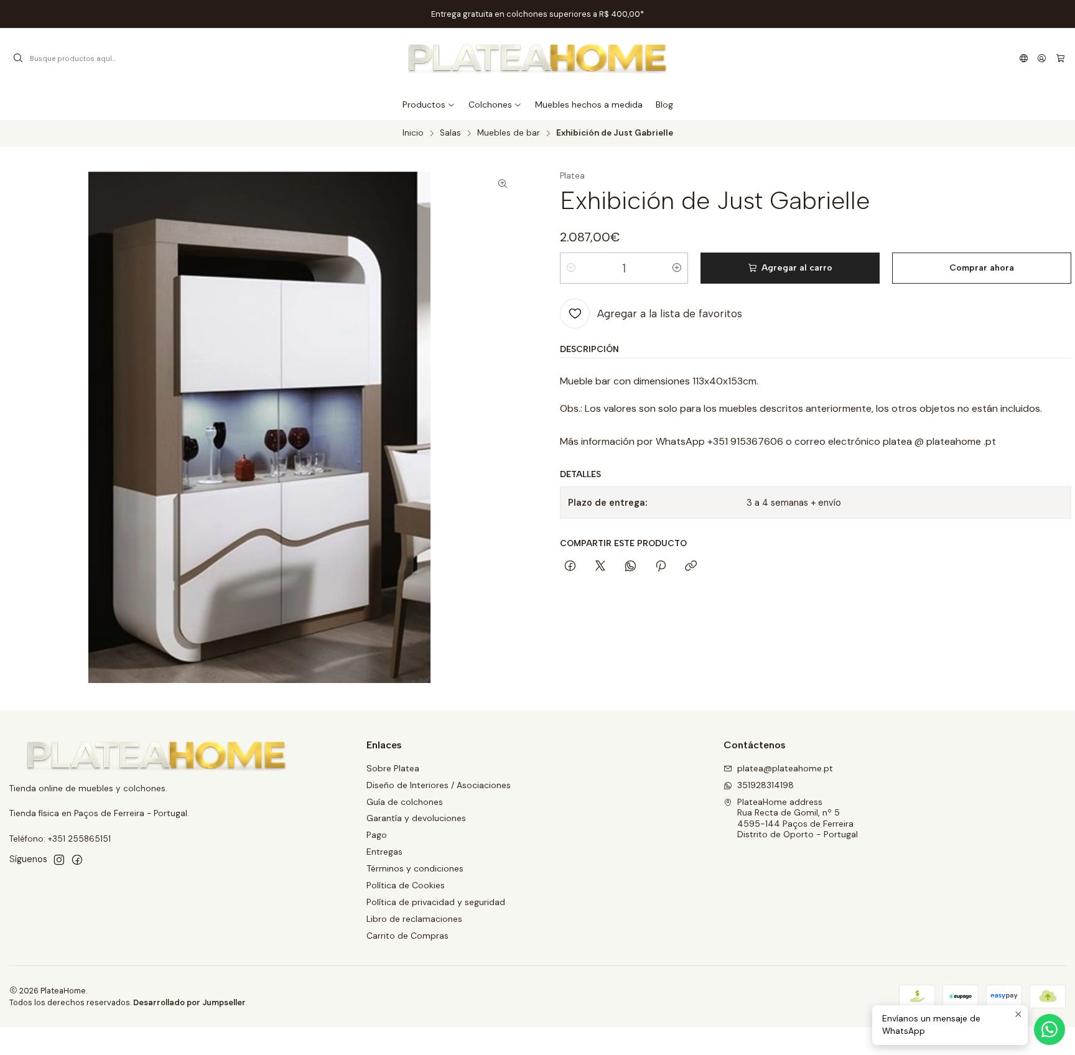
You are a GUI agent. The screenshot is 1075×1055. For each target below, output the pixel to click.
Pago (376, 834)
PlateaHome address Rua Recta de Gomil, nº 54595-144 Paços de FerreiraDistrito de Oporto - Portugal (797, 818)
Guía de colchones (404, 801)
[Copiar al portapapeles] (691, 566)
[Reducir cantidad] (571, 268)
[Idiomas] (1024, 58)
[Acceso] (1042, 58)
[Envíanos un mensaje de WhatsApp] (1049, 1029)
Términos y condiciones (414, 868)
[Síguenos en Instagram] (59, 859)
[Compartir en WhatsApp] (630, 566)
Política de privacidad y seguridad (435, 902)
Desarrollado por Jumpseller (189, 1002)
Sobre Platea (392, 768)
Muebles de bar (508, 133)
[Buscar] (18, 58)
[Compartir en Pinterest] (660, 566)
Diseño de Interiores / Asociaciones (438, 785)
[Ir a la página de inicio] (538, 58)
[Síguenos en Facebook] (77, 859)
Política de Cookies (405, 885)
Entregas (384, 851)
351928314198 (765, 785)
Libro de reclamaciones (414, 918)
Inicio (413, 133)
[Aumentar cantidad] (676, 268)
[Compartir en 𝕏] (600, 566)
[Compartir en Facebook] (570, 566)
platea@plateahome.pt (785, 768)
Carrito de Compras (407, 935)
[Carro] (1060, 58)
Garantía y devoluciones (416, 818)
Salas (450, 133)
